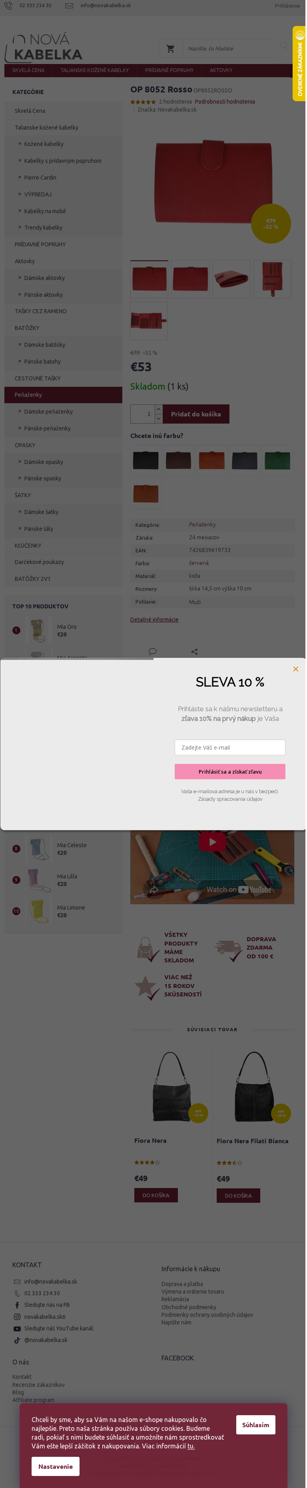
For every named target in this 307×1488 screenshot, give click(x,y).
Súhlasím (255, 1424)
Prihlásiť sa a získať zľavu (230, 771)
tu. (191, 1446)
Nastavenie (55, 1466)
